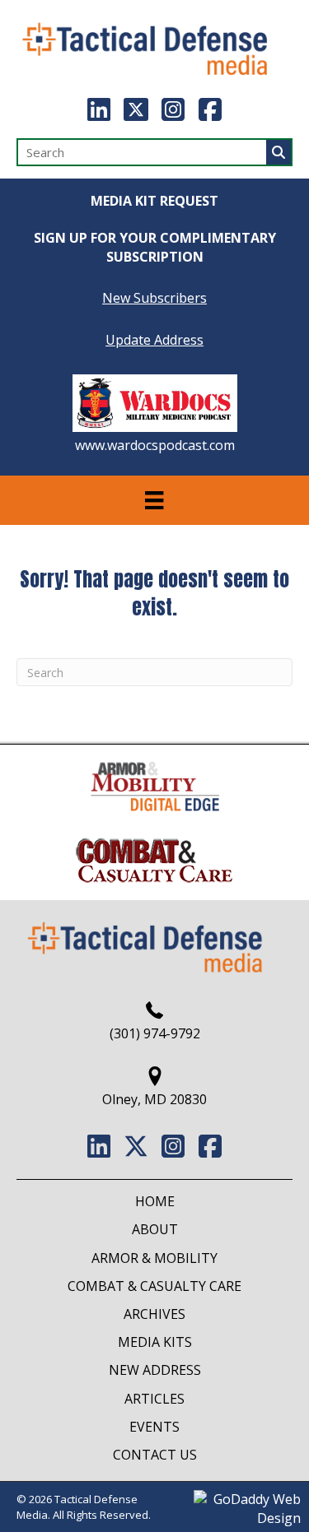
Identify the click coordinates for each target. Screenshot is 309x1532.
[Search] (278, 152)
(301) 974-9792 (155, 1033)
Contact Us (155, 1455)
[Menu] (154, 500)
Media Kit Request (154, 201)
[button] (99, 109)
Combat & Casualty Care (154, 1286)
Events (154, 1427)
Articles (154, 1399)
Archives (154, 1314)
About (155, 1229)
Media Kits (155, 1342)
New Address (155, 1370)
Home (155, 1201)
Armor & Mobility (154, 1258)
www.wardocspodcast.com (155, 445)
